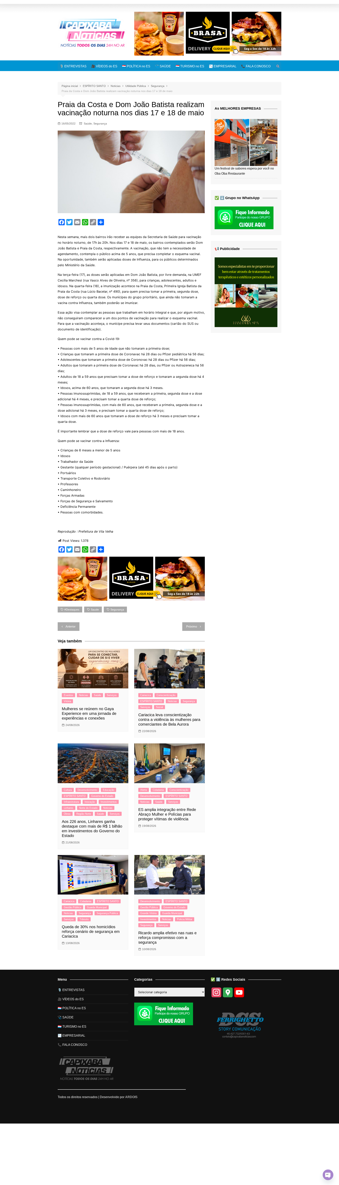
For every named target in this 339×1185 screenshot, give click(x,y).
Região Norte (83, 813)
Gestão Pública (72, 907)
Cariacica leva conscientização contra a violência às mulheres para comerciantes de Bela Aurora (169, 719)
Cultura (68, 789)
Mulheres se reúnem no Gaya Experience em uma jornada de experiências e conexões (89, 713)
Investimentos (109, 801)
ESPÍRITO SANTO (151, 701)
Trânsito (84, 919)
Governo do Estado (102, 796)
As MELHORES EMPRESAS (238, 108)
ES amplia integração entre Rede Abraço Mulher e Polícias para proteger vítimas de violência (167, 814)
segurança (117, 609)
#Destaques (71, 609)
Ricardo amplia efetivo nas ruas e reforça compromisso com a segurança (167, 937)
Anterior (71, 626)
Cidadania (158, 789)
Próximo (191, 626)
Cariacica (145, 695)
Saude (95, 609)
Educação (108, 789)
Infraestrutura (71, 801)
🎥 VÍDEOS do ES (104, 66)
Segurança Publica (107, 913)
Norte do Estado (88, 807)
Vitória (67, 701)
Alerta (143, 789)
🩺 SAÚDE (163, 66)
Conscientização (166, 695)
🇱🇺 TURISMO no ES (190, 66)
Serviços (112, 695)
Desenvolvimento (87, 789)
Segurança (100, 123)
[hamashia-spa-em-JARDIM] (246, 292)
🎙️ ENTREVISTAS (73, 66)
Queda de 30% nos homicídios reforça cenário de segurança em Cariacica (91, 931)
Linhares (68, 807)
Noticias (83, 695)
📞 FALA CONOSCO (256, 66)
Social (159, 707)
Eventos (68, 695)
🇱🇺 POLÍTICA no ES (136, 66)
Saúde (88, 123)
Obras (67, 813)
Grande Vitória (148, 913)
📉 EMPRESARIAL (222, 66)
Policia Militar (184, 919)
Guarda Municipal (97, 907)
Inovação (90, 801)
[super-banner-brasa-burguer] (207, 33)
